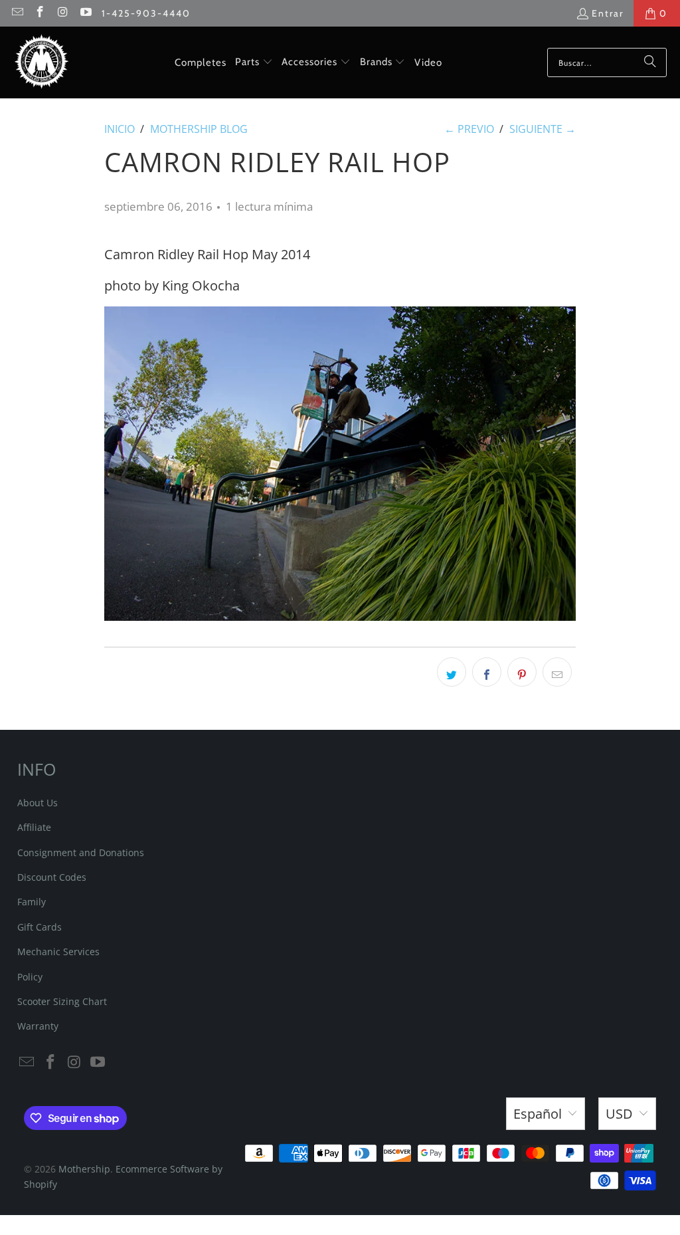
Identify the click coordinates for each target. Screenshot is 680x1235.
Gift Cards (39, 927)
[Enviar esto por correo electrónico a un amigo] (557, 672)
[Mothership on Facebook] (39, 13)
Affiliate (34, 827)
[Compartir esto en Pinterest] (522, 672)
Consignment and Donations (80, 852)
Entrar (608, 13)
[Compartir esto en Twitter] (451, 672)
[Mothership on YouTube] (85, 13)
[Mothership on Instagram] (62, 13)
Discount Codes (51, 877)
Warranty (37, 1026)
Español (537, 1114)
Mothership (84, 1169)
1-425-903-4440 (146, 13)
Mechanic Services (58, 951)
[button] (254, 62)
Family (31, 901)
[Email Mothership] (16, 13)
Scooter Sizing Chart (62, 1001)
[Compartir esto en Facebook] (486, 672)
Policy (29, 976)
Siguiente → (542, 129)
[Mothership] (41, 62)
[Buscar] (650, 62)
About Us (37, 802)
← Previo (469, 129)
